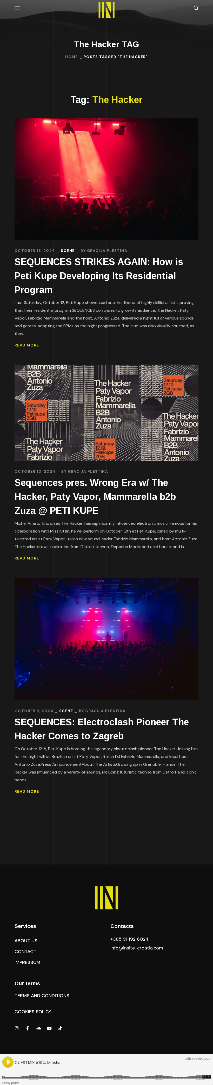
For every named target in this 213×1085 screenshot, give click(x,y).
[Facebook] (27, 1028)
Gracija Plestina (107, 250)
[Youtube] (49, 1028)
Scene (68, 250)
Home (71, 56)
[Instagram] (16, 1028)
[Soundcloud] (38, 1028)
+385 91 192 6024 (130, 939)
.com (136, 948)
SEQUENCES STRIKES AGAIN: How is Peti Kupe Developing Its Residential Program (99, 276)
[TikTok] (60, 1028)
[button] (195, 8)
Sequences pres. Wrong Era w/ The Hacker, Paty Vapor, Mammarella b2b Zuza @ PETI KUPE (95, 496)
